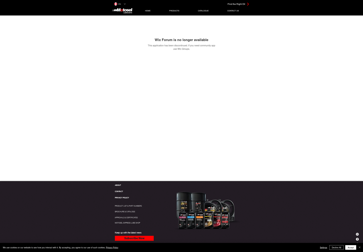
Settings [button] (323, 247)
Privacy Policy (112, 247)
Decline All (336, 247)
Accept (351, 247)
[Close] (359, 247)
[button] (174, 10)
